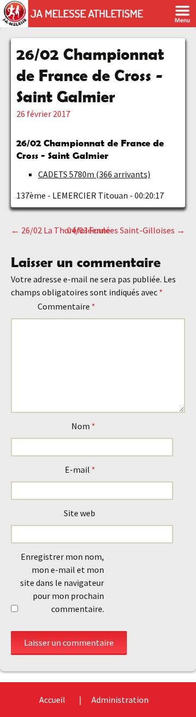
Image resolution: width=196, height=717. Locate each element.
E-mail (80, 469)
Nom (83, 426)
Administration (120, 699)
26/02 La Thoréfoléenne (61, 230)
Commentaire (66, 306)
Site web (79, 513)
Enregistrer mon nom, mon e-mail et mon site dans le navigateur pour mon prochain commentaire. (62, 582)
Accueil (52, 699)
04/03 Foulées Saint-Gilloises (126, 230)
